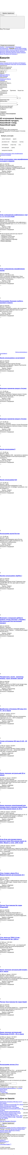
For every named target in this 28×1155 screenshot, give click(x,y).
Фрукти (17, 48)
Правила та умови (5, 1127)
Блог (23, 1129)
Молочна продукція (5, 52)
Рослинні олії (7, 54)
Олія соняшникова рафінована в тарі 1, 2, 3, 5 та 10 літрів (14, 215)
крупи (14, 139)
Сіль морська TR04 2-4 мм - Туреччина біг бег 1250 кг (10, 938)
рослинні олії (5, 141)
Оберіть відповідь (6, 241)
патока (21, 141)
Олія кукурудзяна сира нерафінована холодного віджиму (14, 160)
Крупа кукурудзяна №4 (8, 480)
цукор (13, 147)
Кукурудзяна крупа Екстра (10, 533)
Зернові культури (14, 49)
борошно (14, 141)
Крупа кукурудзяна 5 (7, 449)
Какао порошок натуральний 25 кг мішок (11, 1104)
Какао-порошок (21, 52)
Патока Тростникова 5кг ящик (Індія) (13, 1002)
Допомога (8, 1121)
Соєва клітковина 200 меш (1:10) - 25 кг (11, 1115)
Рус (3, 1125)
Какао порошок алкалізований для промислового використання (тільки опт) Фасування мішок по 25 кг (13, 807)
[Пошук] (12, 22)
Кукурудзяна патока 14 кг (9, 1064)
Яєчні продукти (20, 51)
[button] (14, 37)
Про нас (2, 1121)
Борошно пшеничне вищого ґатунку (13, 388)
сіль (20, 144)
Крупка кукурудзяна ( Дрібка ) (11, 576)
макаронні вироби (7, 150)
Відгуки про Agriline (16, 1129)
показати (3, 112)
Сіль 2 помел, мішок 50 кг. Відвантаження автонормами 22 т (12, 874)
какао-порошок (6, 139)
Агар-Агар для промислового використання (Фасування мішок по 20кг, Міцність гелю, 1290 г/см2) (13, 841)
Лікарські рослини (10, 51)
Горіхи (7, 49)
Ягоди (21, 49)
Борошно (14, 54)
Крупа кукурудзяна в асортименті (12, 358)
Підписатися (4, 1085)
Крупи (1, 54)
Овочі (20, 48)
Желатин (14, 52)
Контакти (13, 1121)
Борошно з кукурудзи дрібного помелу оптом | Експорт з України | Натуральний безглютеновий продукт (13, 620)
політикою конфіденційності (8, 1088)
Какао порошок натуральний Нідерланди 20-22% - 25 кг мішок (12, 1033)
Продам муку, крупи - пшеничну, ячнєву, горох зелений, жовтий (12, 677)
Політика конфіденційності (18, 1127)
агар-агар (13, 144)
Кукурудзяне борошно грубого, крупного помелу (11, 302)
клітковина (5, 144)
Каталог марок (4, 1130)
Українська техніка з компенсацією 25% (10, 1131)
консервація (5, 147)
